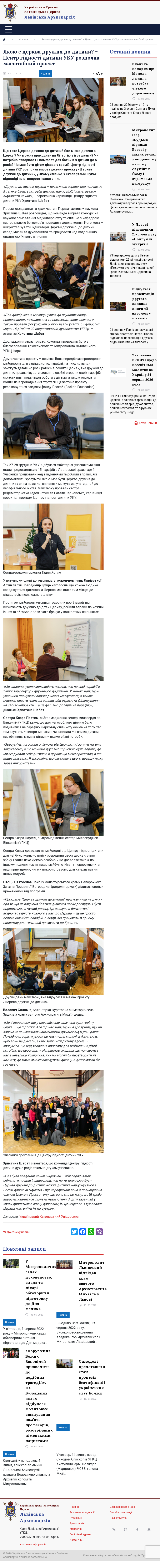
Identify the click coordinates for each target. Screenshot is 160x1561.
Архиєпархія (77, 1523)
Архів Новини (148, 423)
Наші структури (118, 1517)
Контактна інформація (33, 1544)
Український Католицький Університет (49, 1217)
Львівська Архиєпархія (49, 17)
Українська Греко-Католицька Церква (42, 9)
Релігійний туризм (80, 1534)
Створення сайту (93, 1555)
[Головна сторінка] (4, 39)
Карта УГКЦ (77, 1540)
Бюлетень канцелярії (82, 1512)
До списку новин (18, 1232)
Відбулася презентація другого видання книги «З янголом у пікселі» (143, 303)
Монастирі (76, 1528)
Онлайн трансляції (121, 1512)
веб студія (134, 1555)
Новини (23, 39)
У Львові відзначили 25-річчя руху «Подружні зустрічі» (144, 234)
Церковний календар (122, 1506)
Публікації (76, 1517)
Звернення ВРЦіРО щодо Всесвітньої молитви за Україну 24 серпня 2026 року (144, 369)
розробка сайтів (116, 1555)
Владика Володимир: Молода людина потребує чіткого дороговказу (143, 78)
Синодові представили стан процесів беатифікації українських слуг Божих (92, 1377)
